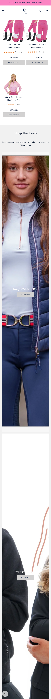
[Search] (40, 11)
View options (13, 62)
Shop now (25, 294)
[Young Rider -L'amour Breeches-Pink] (37, 31)
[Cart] (47, 11)
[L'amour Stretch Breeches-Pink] (14, 31)
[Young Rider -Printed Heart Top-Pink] (14, 84)
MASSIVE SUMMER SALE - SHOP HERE (25, 3)
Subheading (25, 568)
